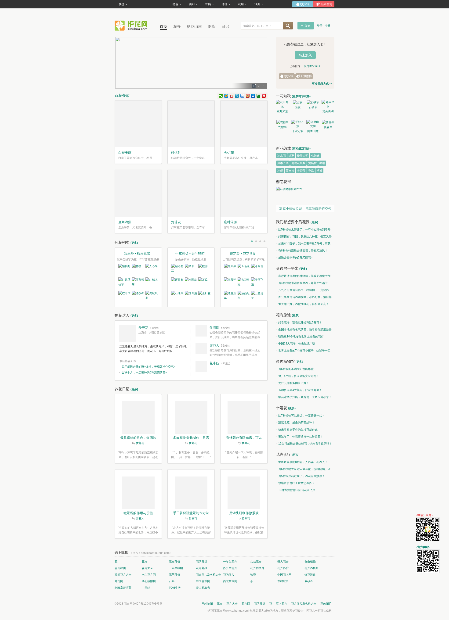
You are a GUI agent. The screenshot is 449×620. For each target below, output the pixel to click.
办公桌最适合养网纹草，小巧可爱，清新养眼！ (304, 298)
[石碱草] (312, 102)
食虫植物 (310, 561)
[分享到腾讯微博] (237, 96)
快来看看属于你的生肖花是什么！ (299, 429)
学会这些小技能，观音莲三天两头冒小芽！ (305, 397)
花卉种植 (174, 561)
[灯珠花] (191, 193)
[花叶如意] (282, 104)
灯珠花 (176, 222)
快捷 (121, 4)
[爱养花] (127, 333)
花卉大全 (147, 568)
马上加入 (305, 55)
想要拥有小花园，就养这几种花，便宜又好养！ (304, 237)
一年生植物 (176, 568)
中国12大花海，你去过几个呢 (296, 343)
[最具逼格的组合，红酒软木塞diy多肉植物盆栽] (138, 418)
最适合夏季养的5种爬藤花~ (295, 257)
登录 (319, 25)
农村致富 (283, 581)
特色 (175, 4)
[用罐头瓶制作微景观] (244, 494)
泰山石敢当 (203, 587)
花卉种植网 (257, 568)
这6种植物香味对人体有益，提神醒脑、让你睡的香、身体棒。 (303, 470)
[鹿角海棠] (138, 193)
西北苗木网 (230, 581)
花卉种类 (120, 568)
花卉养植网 (311, 568)
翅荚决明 (328, 111)
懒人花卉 (283, 561)
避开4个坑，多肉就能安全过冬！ (298, 376)
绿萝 (291, 155)
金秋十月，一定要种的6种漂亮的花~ (144, 372)
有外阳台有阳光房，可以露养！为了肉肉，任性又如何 (244, 438)
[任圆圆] (201, 331)
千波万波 (297, 131)
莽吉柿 (290, 170)
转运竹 (176, 152)
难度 (257, 4)
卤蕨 (298, 107)
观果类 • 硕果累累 (137, 253)
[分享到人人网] (253, 96)
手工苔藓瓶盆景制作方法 (191, 513)
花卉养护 (283, 568)
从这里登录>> (312, 66)
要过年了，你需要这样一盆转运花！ (300, 436)
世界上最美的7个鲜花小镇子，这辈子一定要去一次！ (303, 351)
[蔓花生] (328, 122)
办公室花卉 (230, 568)
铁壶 (253, 574)
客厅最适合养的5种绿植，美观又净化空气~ (148, 366)
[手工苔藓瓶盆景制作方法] (191, 494)
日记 (225, 27)
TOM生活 (175, 587)
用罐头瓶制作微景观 (244, 513)
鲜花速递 (310, 574)
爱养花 (143, 328)
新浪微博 (306, 76)
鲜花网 (119, 581)
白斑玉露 (124, 152)
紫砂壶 (308, 581)
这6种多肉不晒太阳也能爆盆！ (297, 369)
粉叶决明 (302, 155)
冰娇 (280, 170)
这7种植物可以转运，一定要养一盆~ (301, 415)
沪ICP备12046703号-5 (147, 603)
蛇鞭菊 (282, 127)
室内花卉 (281, 603)
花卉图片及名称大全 (208, 574)
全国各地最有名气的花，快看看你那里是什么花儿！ (304, 330)
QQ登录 (289, 76)
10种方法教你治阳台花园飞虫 (296, 490)
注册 (327, 25)
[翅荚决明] (328, 104)
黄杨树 (312, 163)
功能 (208, 4)
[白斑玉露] (138, 123)
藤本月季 (283, 163)
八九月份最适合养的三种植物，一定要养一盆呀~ (304, 291)
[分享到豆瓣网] (259, 96)
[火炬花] (244, 123)
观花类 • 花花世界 (243, 253)
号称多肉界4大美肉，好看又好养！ (300, 390)
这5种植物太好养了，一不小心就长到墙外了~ (303, 230)
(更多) (134, 242)
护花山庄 (194, 27)
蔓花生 (328, 127)
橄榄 (322, 163)
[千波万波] (297, 124)
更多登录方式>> (322, 83)
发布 (308, 25)
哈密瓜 (301, 170)
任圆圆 (214, 328)
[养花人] (201, 348)
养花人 (214, 345)
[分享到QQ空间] (226, 96)
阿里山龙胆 (313, 131)
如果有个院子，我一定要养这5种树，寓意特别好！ (303, 244)
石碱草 (313, 107)
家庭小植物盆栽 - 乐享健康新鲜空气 (305, 209)
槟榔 (319, 170)
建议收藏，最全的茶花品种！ (296, 422)
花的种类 (201, 561)
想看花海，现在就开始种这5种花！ (300, 322)
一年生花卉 (230, 561)
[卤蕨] (297, 102)
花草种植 (174, 574)
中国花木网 (284, 574)
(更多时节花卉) (301, 96)
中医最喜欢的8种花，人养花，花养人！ (303, 462)
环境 (224, 4)
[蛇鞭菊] (282, 122)
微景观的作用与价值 (138, 513)
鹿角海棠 (124, 222)
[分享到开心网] (248, 96)
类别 (192, 4)
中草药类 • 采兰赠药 (190, 253)
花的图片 (228, 574)
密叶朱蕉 (230, 222)
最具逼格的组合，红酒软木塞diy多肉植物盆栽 (138, 438)
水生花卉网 (149, 574)
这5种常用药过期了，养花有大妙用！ (301, 476)
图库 (211, 27)
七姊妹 (315, 155)
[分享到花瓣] (264, 96)
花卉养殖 (201, 568)
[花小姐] (201, 366)
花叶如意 (282, 111)
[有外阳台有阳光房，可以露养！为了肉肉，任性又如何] (244, 418)
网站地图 (207, 603)
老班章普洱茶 (123, 587)
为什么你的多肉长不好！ (293, 383)
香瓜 (311, 170)
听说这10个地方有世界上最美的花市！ (302, 336)
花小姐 (214, 363)
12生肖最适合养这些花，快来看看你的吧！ (305, 443)
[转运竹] (191, 123)
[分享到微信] (221, 96)
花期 (241, 4)
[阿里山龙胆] (312, 124)
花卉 (177, 27)
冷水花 (281, 155)
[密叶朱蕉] (244, 193)
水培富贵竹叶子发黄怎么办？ (296, 483)
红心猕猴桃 (149, 581)
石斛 (171, 581)
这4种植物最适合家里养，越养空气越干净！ (302, 284)
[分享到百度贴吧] (242, 96)
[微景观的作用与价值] (138, 494)
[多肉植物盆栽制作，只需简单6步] (191, 418)
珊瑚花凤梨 (298, 163)
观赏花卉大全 (123, 574)
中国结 (146, 587)
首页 (163, 27)
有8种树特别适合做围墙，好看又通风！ (303, 250)
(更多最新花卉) (301, 148)
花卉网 (132, 26)
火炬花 (229, 152)
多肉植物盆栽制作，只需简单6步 (191, 438)
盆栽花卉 (255, 561)
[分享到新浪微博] (232, 96)
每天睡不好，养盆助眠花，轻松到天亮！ (303, 304)
